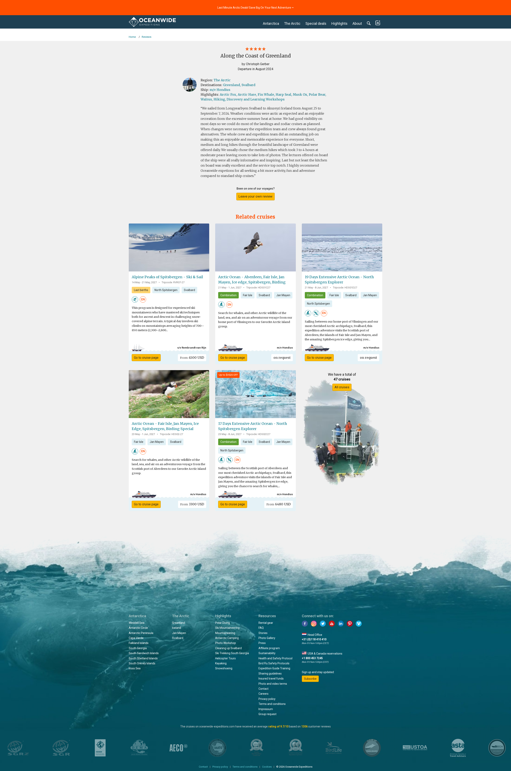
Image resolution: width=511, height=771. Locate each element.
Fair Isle (247, 295)
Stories (262, 633)
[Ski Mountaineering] (135, 299)
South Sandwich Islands (144, 653)
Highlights (339, 23)
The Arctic (292, 23)
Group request (267, 714)
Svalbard (248, 85)
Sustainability (266, 653)
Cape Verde (136, 638)
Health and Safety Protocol (275, 658)
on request (282, 358)
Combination (228, 295)
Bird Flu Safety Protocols (273, 663)
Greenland (178, 622)
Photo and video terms (272, 683)
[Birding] (221, 304)
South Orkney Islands (142, 663)
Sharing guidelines (270, 673)
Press (262, 643)
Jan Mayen (283, 295)
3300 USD (192, 504)
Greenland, (232, 85)
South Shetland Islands (143, 658)
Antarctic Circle (138, 627)
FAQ (261, 627)
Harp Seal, (284, 94)
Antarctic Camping (227, 638)
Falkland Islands (139, 643)
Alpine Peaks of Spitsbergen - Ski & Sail (167, 277)
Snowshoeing (223, 668)
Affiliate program (269, 648)
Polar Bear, (317, 94)
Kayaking (221, 663)
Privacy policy (266, 698)
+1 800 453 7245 (312, 658)
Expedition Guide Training (274, 668)
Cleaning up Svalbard (228, 648)
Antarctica (271, 23)
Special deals (315, 23)
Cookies (267, 766)
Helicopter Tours (225, 658)
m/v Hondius (220, 90)
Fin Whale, (266, 94)
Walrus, (207, 99)
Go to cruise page (146, 358)
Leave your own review (255, 196)
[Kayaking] (316, 312)
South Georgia (138, 648)
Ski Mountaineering (227, 627)
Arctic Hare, (247, 94)
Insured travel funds (271, 678)
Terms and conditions (272, 703)
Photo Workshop (225, 643)
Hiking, (220, 99)
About (357, 23)
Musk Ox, (300, 94)
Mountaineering (225, 633)
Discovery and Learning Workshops (256, 99)
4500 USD (192, 358)
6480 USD (278, 504)
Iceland (176, 627)
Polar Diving (222, 622)
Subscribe (310, 678)
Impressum (265, 709)
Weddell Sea (136, 622)
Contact (263, 688)
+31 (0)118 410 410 (314, 639)
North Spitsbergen (165, 290)
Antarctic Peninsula (141, 633)
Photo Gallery (266, 638)
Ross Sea (135, 668)
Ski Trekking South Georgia (232, 653)
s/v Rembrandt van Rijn (191, 347)
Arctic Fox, (228, 94)
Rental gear (265, 622)
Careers (263, 693)
